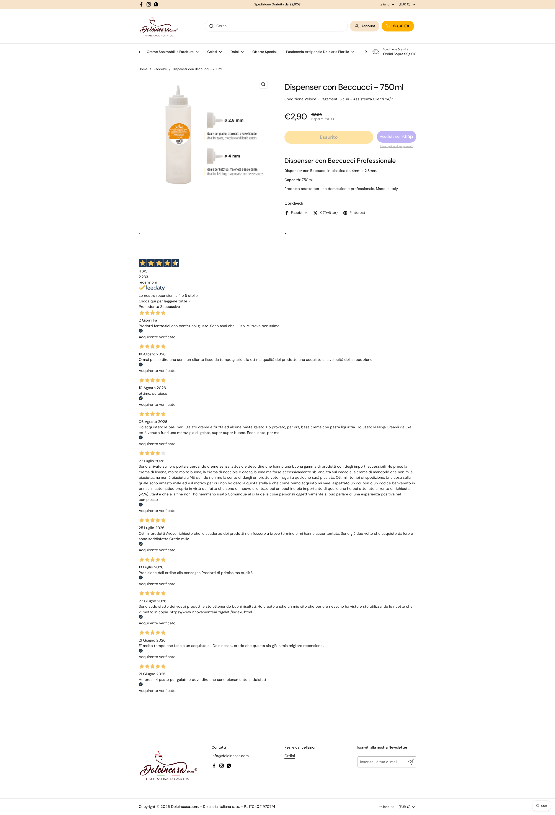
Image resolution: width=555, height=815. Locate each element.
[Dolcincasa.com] (159, 26)
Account (368, 26)
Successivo (170, 306)
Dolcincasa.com (184, 806)
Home (143, 69)
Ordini (289, 755)
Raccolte (160, 69)
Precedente (149, 306)
